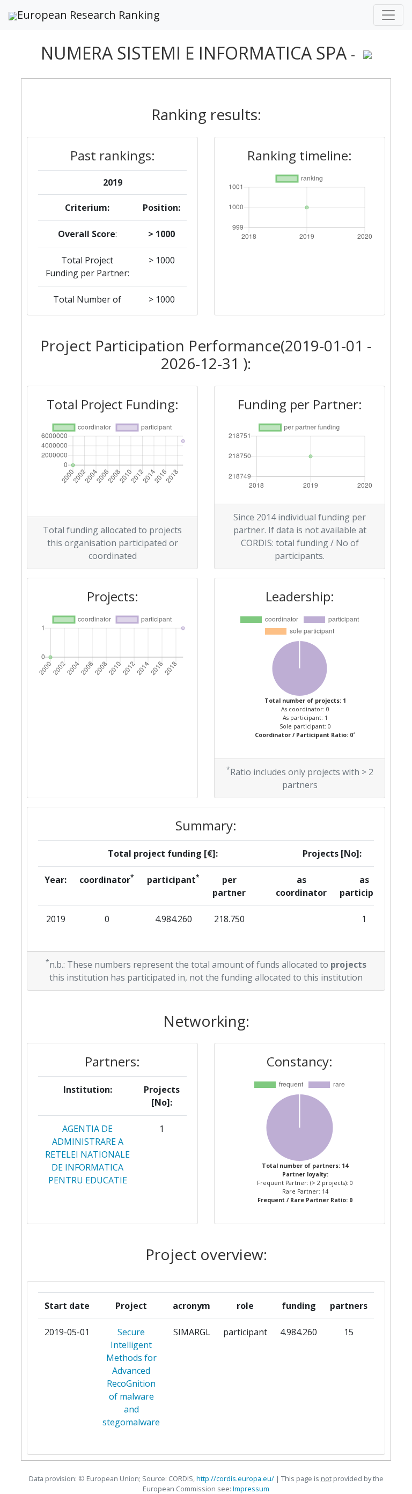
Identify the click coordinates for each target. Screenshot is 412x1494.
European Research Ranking (88, 15)
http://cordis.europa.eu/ (235, 1478)
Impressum (250, 1488)
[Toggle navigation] (388, 15)
